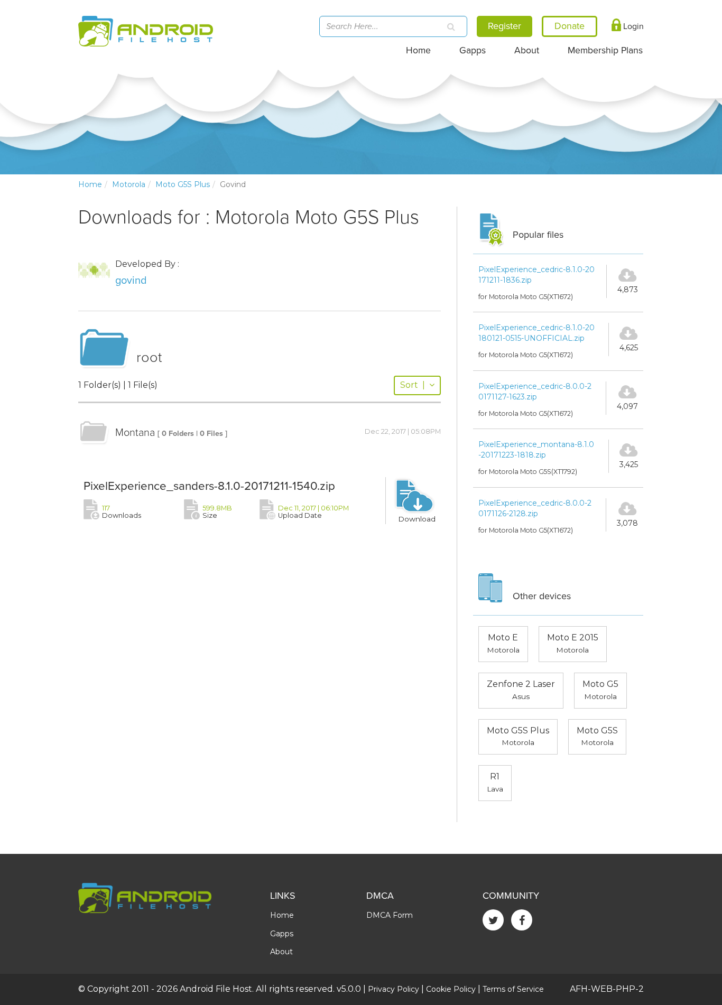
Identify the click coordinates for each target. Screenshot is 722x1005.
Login (632, 26)
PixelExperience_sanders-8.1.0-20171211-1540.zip (209, 486)
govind (131, 280)
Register (504, 26)
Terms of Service (513, 989)
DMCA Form (389, 915)
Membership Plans (605, 50)
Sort (412, 385)
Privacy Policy (393, 989)
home (90, 184)
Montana (135, 432)
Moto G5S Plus (182, 184)
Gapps (472, 50)
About (526, 50)
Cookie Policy (451, 989)
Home (418, 50)
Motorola (128, 184)
